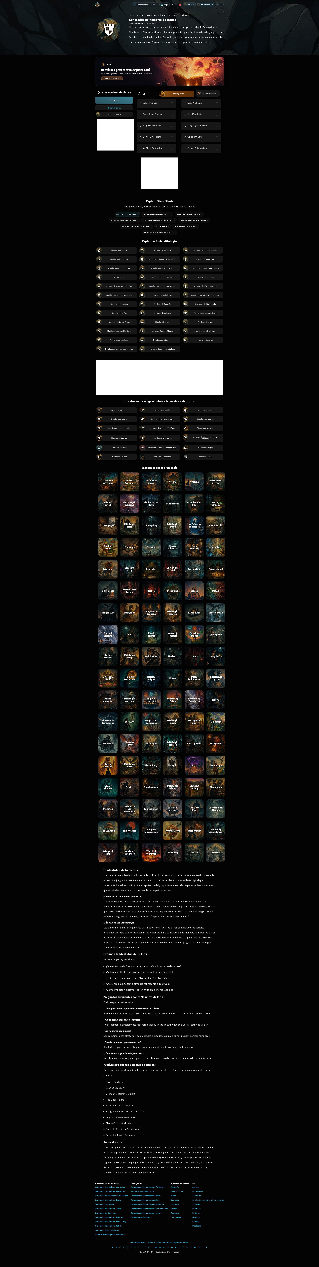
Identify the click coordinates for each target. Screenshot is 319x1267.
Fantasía (175, 15)
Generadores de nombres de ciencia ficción (149, 1208)
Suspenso (175, 1204)
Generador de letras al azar (107, 1230)
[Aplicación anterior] (215, 61)
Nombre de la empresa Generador (110, 1234)
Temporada (176, 1217)
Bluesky (195, 1221)
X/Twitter (196, 1204)
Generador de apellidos (105, 1204)
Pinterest (196, 1213)
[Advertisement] (115, 135)
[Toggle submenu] (223, 4)
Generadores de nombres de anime (146, 1195)
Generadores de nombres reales (145, 1200)
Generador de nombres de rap (108, 1200)
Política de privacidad (137, 1242)
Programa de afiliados (181, 1242)
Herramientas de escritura (142, 1191)
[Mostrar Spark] (157, 83)
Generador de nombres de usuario (110, 1191)
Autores (195, 1187)
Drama (174, 1208)
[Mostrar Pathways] (160, 83)
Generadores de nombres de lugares (146, 1213)
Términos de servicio (154, 1242)
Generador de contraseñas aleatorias (111, 1195)
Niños (173, 1195)
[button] (114, 100)
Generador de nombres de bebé (108, 1226)
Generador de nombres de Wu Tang (110, 1221)
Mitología (186, 15)
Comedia (175, 1200)
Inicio (131, 15)
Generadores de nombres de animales (147, 1204)
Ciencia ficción (177, 1191)
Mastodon (196, 1226)
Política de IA (167, 1242)
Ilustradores (197, 1191)
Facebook (196, 1208)
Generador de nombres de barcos (109, 1217)
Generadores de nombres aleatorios (152, 15)
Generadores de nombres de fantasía (147, 1187)
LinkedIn (196, 1217)
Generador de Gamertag (105, 1213)
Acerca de (196, 1195)
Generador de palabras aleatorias (110, 1187)
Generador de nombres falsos (108, 1208)
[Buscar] (173, 4)
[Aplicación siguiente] (220, 61)
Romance (175, 1213)
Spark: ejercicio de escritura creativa (208, 1200)
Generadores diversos (140, 1217)
